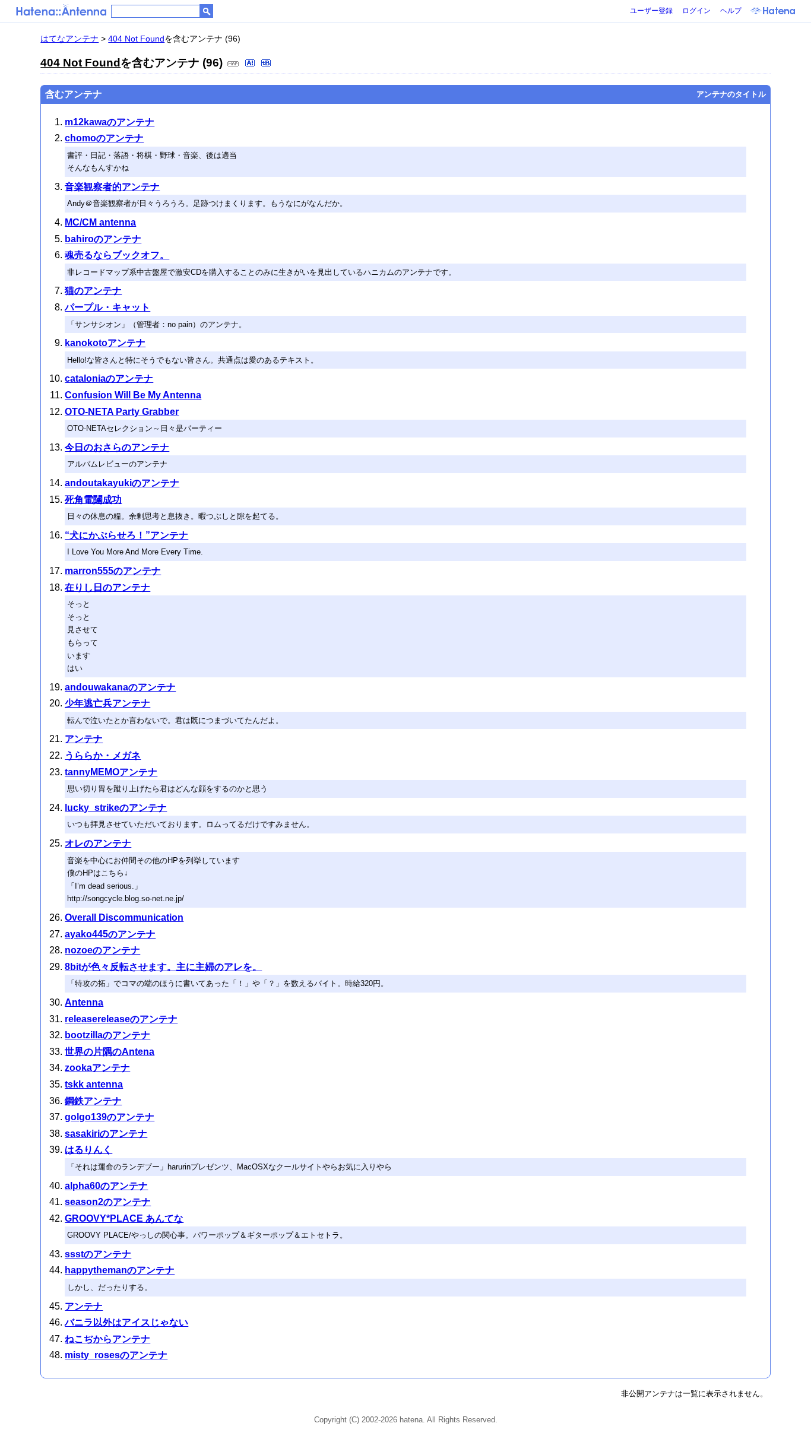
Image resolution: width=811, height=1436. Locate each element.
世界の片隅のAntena (109, 1052)
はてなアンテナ (69, 38)
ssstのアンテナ (98, 1254)
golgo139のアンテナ (109, 1117)
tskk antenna (94, 1084)
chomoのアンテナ (104, 138)
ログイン (696, 11)
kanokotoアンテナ (105, 343)
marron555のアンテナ (113, 571)
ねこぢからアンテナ (107, 1339)
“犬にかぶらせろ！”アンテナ (126, 535)
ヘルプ (731, 11)
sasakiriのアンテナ (106, 1133)
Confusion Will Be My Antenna (133, 395)
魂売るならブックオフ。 (117, 255)
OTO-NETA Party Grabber (122, 412)
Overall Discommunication (124, 917)
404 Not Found (136, 38)
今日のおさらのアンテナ (117, 447)
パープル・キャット (107, 307)
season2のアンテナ (108, 1202)
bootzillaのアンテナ (107, 1035)
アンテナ (84, 739)
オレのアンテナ (98, 843)
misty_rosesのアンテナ (116, 1355)
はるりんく (88, 1150)
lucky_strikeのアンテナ (116, 808)
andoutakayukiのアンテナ (122, 483)
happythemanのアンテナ (120, 1270)
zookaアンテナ (97, 1068)
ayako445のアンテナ (110, 934)
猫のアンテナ (93, 291)
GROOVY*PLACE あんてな (124, 1218)
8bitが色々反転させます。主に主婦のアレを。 (163, 967)
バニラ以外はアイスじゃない (126, 1322)
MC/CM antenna (100, 222)
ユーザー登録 (651, 11)
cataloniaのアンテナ (109, 378)
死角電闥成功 (93, 499)
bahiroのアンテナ (103, 239)
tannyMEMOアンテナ (111, 772)
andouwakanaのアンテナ (120, 687)
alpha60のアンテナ (106, 1186)
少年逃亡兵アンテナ (107, 703)
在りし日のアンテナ (107, 587)
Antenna (84, 1002)
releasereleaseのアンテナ (121, 1019)
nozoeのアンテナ (102, 950)
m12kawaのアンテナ (109, 122)
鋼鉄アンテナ (93, 1101)
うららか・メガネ (103, 755)
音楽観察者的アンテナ (112, 187)
